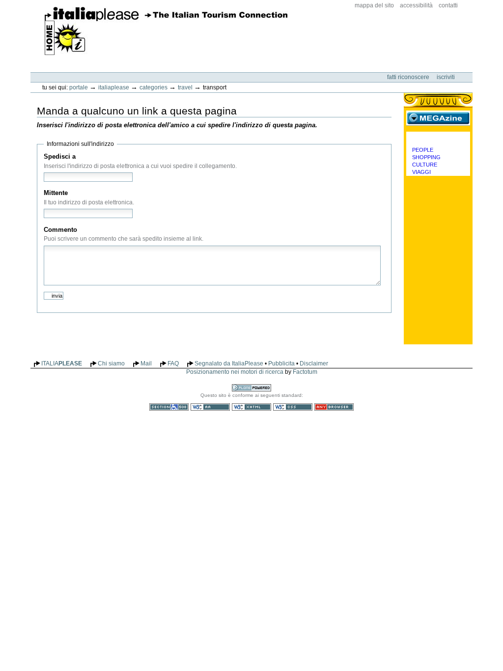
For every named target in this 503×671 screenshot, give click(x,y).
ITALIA (61, 363)
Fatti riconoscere (409, 77)
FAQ (173, 363)
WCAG (210, 407)
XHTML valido (251, 407)
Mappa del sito (374, 5)
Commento (60, 229)
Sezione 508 (169, 407)
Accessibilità (416, 5)
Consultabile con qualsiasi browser (334, 407)
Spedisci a (60, 156)
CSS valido (292, 407)
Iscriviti (446, 77)
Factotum (305, 371)
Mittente (56, 192)
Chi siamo (111, 363)
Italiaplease (113, 87)
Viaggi (421, 172)
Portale (78, 87)
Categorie (438, 139)
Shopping (426, 157)
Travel (185, 87)
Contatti (448, 5)
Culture (424, 165)
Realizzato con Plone (251, 387)
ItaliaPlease (166, 31)
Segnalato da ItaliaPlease (229, 363)
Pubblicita (281, 363)
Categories (154, 87)
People (422, 150)
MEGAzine (438, 118)
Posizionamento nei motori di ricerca (234, 371)
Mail (146, 363)
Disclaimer (314, 363)
